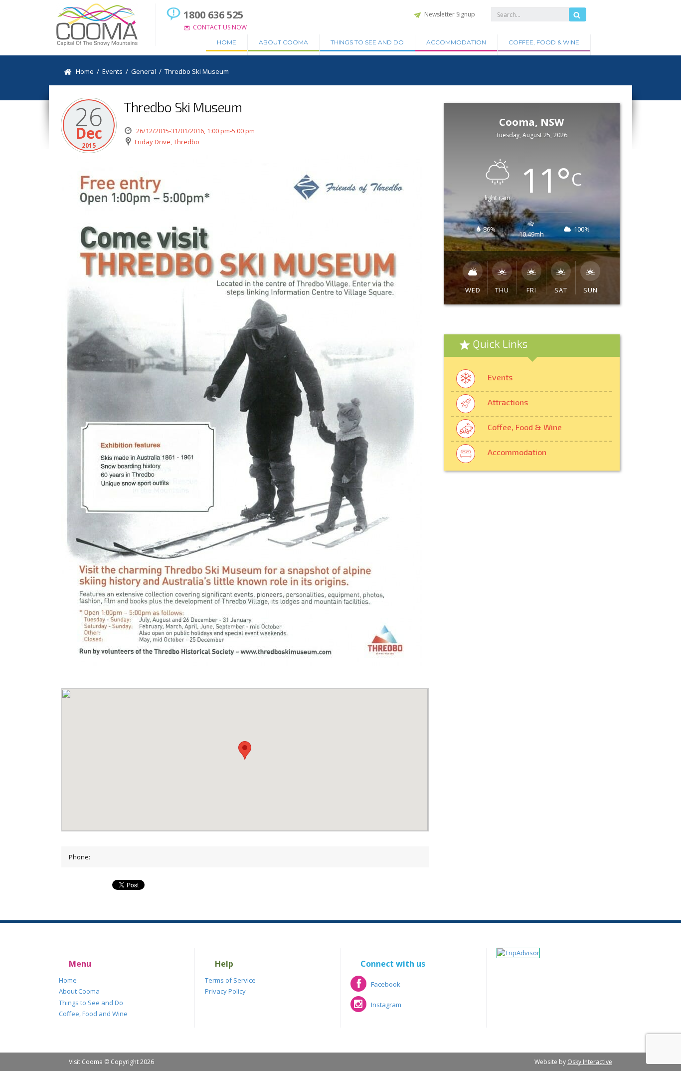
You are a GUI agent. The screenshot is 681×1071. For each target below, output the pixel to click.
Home (226, 42)
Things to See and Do (367, 42)
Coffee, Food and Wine (93, 1013)
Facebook (375, 987)
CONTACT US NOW (220, 27)
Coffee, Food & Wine (544, 42)
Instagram (375, 1008)
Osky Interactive (589, 1062)
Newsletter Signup (449, 14)
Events (500, 377)
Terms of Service (230, 980)
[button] (244, 750)
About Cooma (283, 42)
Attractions (508, 402)
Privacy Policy (225, 991)
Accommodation (456, 42)
